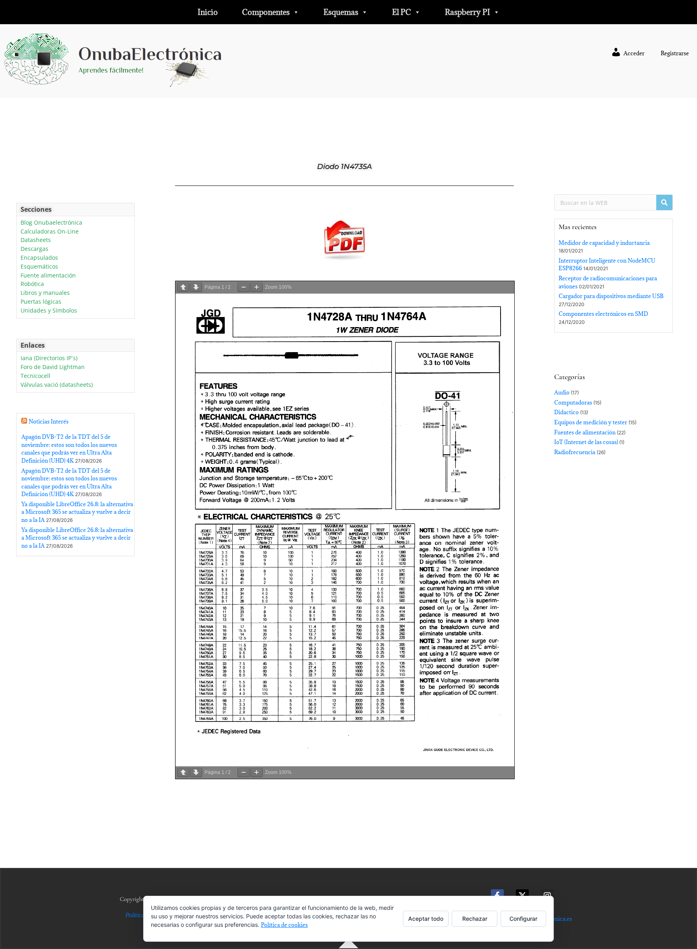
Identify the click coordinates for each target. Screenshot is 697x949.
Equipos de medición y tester (590, 422)
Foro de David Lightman (53, 367)
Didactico (566, 412)
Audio (562, 392)
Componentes (266, 12)
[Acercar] (256, 287)
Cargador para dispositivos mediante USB (611, 296)
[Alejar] (244, 287)
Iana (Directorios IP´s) (49, 358)
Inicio (208, 12)
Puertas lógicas (41, 301)
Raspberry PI (467, 12)
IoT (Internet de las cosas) (586, 442)
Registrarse (675, 53)
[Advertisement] (75, 647)
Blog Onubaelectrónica (51, 222)
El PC (401, 12)
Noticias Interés (49, 421)
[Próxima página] (196, 287)
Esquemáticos (39, 266)
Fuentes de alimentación (585, 432)
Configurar (523, 918)
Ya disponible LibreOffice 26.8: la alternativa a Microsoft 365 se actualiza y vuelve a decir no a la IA (77, 512)
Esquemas (340, 12)
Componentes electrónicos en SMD (603, 313)
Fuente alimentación (48, 275)
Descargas (34, 249)
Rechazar (474, 918)
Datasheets (36, 240)
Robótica (32, 284)
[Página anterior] (183, 287)
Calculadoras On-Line (50, 231)
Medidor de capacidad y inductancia (604, 242)
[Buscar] (664, 202)
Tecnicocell (35, 376)
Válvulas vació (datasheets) (57, 385)
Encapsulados (39, 257)
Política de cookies (284, 924)
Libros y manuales (45, 293)
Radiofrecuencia (574, 452)
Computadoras (573, 402)
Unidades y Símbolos (49, 310)
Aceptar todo (425, 918)
